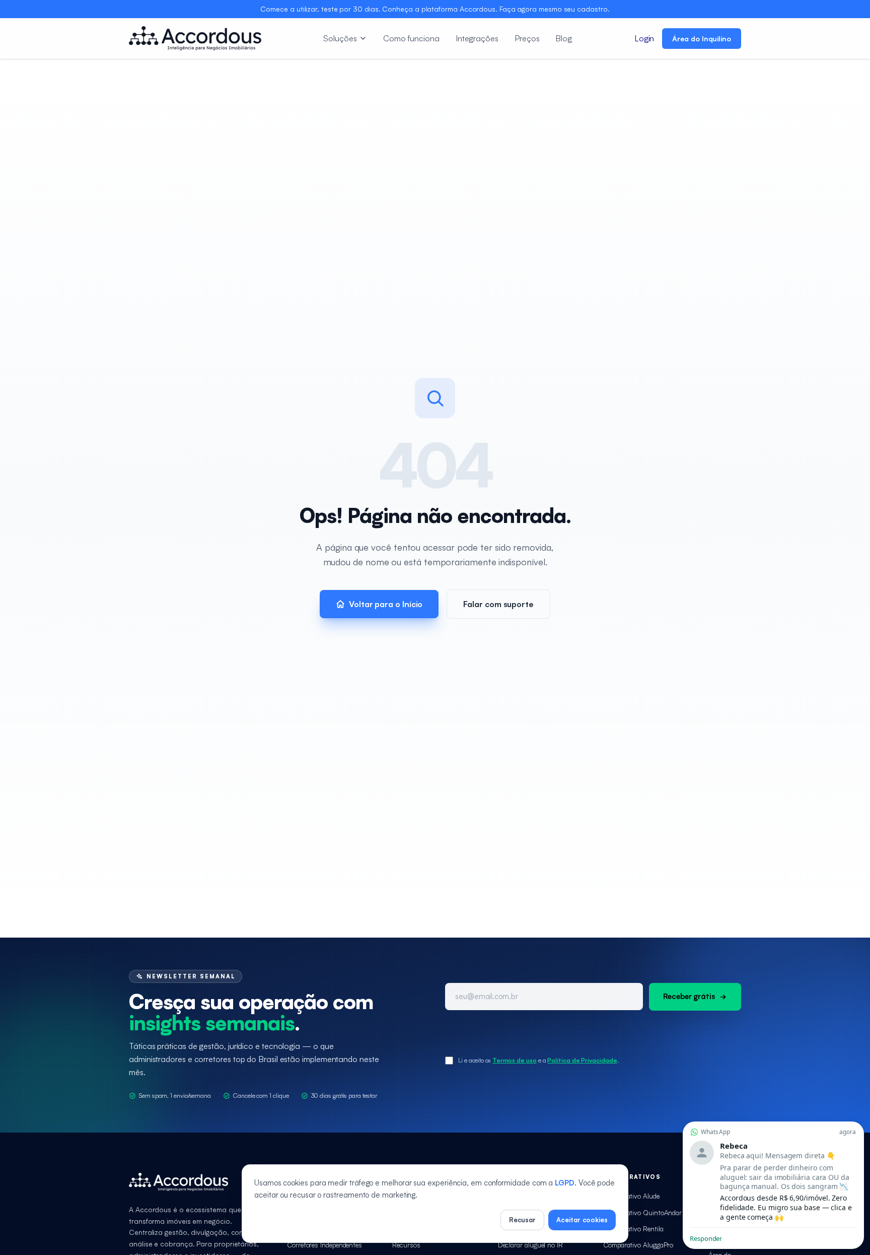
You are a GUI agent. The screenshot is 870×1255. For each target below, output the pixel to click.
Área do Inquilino (701, 38)
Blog (563, 38)
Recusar (522, 1220)
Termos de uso (514, 1060)
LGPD (564, 1182)
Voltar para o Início (385, 604)
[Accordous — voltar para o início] (195, 38)
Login (644, 38)
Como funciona (411, 38)
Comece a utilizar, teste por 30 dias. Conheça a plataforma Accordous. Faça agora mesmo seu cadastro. (434, 9)
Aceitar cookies (582, 1220)
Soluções (339, 38)
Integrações (477, 38)
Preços (527, 38)
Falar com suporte (498, 604)
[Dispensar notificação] (773, 1123)
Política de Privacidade (582, 1060)
